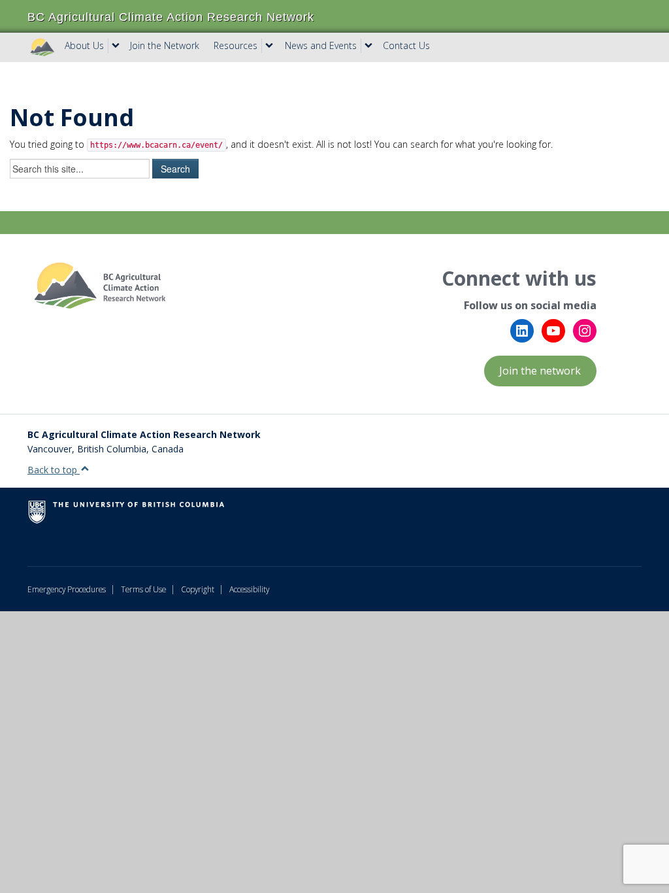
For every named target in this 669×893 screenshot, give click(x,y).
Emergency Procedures (66, 589)
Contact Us (406, 45)
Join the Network (164, 45)
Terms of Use (143, 589)
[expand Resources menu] (269, 46)
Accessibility (249, 589)
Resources (235, 45)
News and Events (321, 45)
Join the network (540, 370)
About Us (84, 45)
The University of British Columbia (151, 517)
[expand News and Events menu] (368, 46)
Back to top (53, 469)
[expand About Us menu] (115, 46)
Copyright (197, 589)
